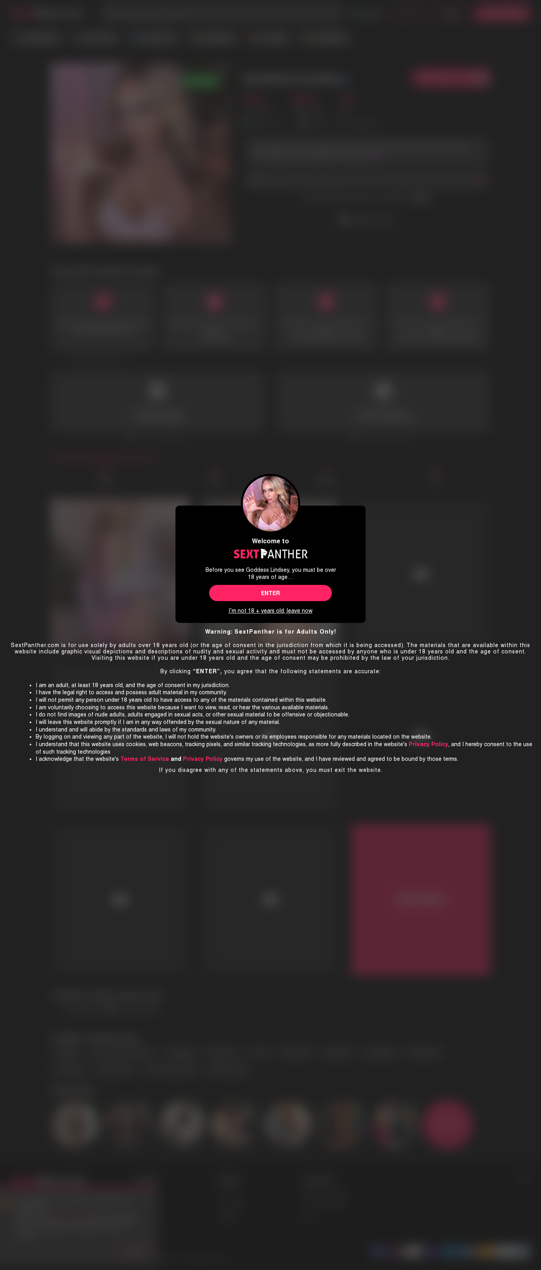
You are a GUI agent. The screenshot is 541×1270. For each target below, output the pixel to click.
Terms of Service (144, 759)
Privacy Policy (203, 759)
